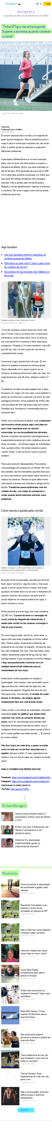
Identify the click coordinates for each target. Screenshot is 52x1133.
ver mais (24, 1110)
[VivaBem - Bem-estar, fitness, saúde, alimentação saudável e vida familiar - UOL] (11, 4)
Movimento (26, 12)
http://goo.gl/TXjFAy (20, 789)
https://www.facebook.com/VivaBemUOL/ (31, 777)
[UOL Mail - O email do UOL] (37, 3)
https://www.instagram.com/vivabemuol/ (30, 781)
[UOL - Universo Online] (19, 4)
